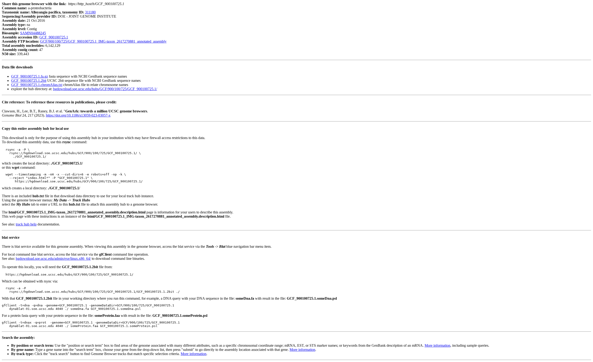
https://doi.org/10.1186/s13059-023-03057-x (78, 115)
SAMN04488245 (33, 33)
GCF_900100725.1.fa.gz (29, 76)
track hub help (26, 224)
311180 (90, 12)
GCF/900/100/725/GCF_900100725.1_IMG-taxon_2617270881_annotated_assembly (103, 41)
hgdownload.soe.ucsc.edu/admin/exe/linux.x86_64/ (53, 258)
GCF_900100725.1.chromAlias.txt (36, 85)
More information (437, 345)
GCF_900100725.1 (53, 37)
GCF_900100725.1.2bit (28, 81)
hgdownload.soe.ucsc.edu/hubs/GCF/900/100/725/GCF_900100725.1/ (105, 89)
